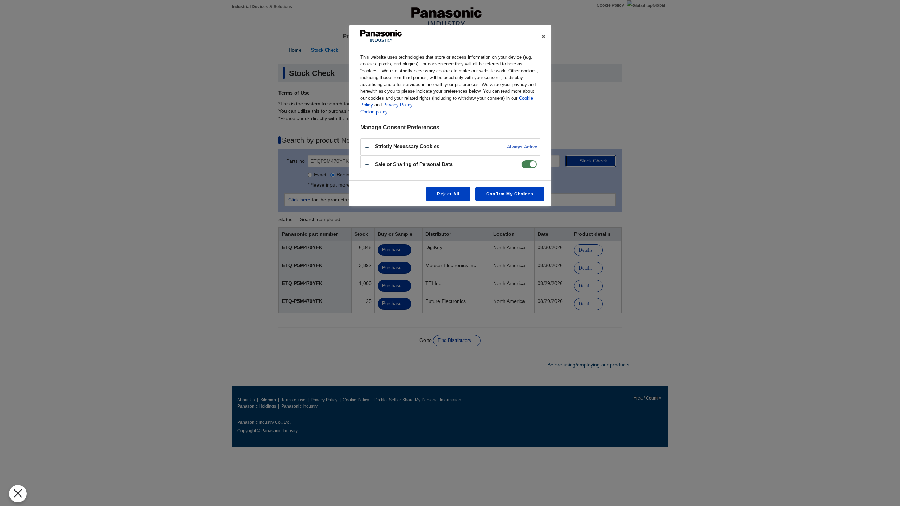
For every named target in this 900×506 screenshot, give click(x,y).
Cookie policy (374, 112)
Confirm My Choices (509, 194)
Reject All (448, 194)
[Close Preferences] (18, 493)
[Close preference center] (543, 36)
